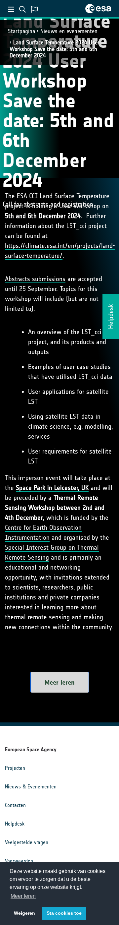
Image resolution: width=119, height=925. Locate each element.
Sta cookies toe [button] (64, 913)
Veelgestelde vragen (26, 842)
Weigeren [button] (24, 913)
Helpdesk (14, 824)
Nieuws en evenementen (69, 31)
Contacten (15, 805)
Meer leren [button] (23, 896)
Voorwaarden (19, 861)
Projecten (15, 768)
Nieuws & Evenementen (31, 786)
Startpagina (21, 31)
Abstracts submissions (35, 279)
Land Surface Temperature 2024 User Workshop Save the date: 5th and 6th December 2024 (54, 49)
